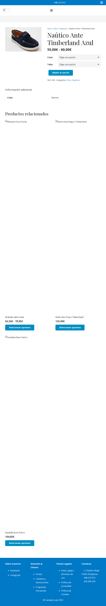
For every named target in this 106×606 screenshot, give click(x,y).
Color (50, 57)
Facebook (15, 570)
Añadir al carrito (60, 72)
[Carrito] (96, 10)
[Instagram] (10, 2)
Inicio (49, 28)
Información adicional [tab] (18, 89)
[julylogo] (6, 10)
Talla (50, 64)
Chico (55, 28)
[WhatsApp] (16, 2)
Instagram (15, 575)
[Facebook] (5, 2)
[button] (102, 2)
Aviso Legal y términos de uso (67, 574)
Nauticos (63, 28)
